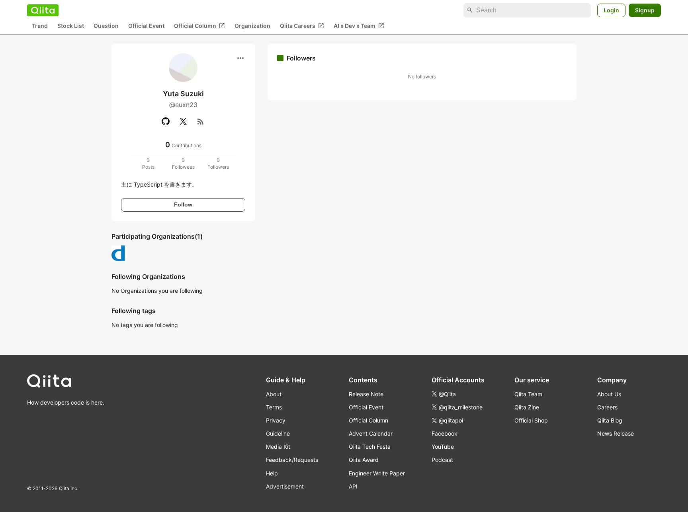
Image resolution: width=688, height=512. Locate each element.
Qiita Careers (302, 26)
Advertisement (285, 486)
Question (106, 26)
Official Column (199, 26)
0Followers (218, 163)
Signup (645, 10)
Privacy (275, 420)
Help (272, 473)
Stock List (70, 26)
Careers (607, 407)
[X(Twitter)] (183, 121)
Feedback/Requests (292, 459)
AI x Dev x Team (359, 26)
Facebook (444, 433)
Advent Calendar (371, 433)
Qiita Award (364, 459)
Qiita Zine (526, 407)
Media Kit (278, 446)
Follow (183, 204)
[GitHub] (165, 121)
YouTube (443, 446)
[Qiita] (43, 10)
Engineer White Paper (377, 473)
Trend (40, 26)
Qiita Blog (609, 420)
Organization (252, 26)
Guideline (278, 433)
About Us (609, 394)
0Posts (148, 163)
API (353, 486)
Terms (274, 407)
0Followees (183, 163)
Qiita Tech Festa (370, 446)
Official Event (146, 26)
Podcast (442, 459)
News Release (615, 433)
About (273, 394)
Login (611, 10)
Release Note (366, 394)
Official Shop (531, 420)
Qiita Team (528, 394)
